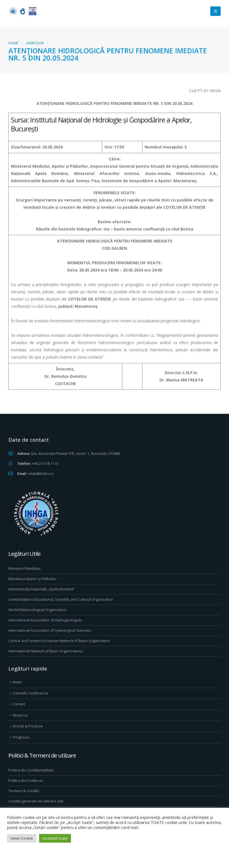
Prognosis (21, 737)
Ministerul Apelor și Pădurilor (32, 578)
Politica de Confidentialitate (31, 770)
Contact (19, 704)
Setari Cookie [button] (21, 838)
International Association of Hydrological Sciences (49, 630)
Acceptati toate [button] (55, 838)
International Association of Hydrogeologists (45, 620)
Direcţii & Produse (28, 726)
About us (20, 715)
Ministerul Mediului (24, 568)
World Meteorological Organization (37, 609)
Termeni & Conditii (23, 791)
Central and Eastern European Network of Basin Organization (59, 640)
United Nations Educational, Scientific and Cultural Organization (60, 599)
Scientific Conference (30, 693)
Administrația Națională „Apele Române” (41, 589)
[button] (215, 11)
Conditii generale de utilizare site (35, 801)
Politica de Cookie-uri (25, 780)
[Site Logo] (22, 11)
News (17, 682)
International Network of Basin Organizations (45, 651)
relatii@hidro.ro (41, 473)
